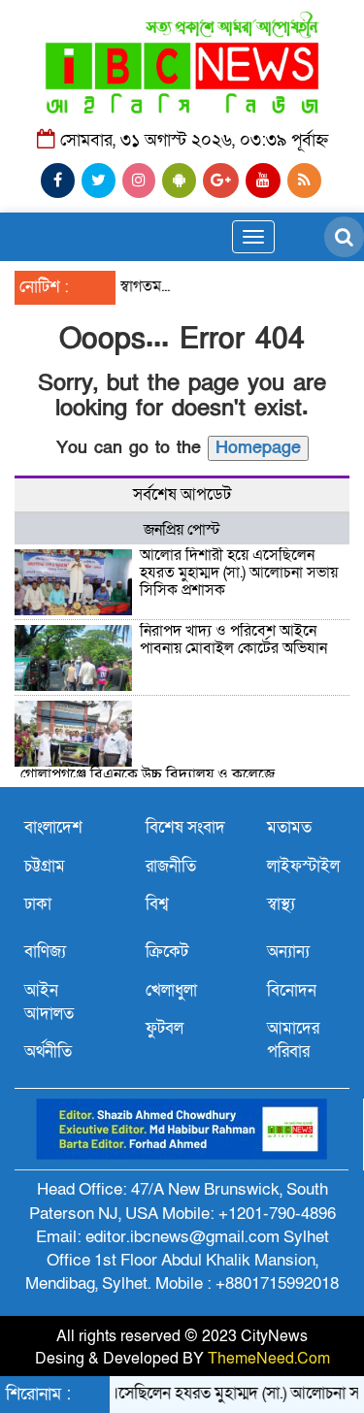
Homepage (258, 448)
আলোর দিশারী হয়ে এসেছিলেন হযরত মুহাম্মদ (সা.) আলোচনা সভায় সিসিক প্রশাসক (239, 572)
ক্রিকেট (167, 951)
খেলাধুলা (171, 990)
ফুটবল (164, 1028)
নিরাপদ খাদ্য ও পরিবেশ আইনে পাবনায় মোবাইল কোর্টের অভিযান (233, 639)
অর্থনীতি (48, 1051)
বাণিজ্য (45, 951)
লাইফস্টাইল (303, 866)
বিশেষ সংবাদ (185, 827)
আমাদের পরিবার (293, 1040)
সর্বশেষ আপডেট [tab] (182, 494)
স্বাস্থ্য (281, 904)
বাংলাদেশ (53, 827)
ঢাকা (37, 904)
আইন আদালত (49, 1002)
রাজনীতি (171, 866)
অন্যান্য (288, 951)
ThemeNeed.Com (269, 1358)
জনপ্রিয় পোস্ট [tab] (182, 530)
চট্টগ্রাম (44, 866)
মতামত (289, 827)
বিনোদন (291, 990)
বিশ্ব (157, 904)
